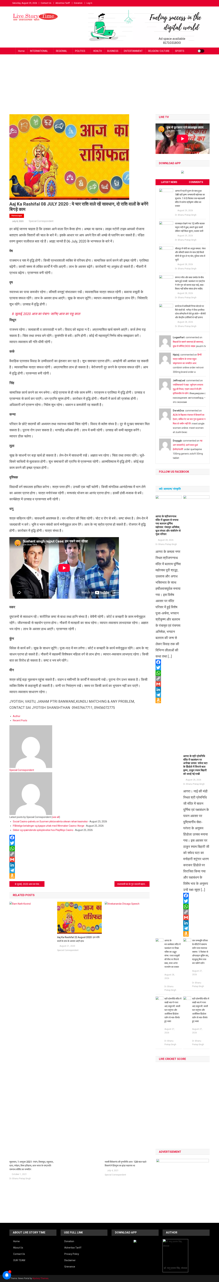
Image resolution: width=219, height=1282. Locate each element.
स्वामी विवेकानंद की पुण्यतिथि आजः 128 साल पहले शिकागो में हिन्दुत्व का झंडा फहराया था (125, 1163)
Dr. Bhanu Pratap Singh (20, 1178)
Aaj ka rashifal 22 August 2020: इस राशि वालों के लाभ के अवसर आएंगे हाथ (78, 939)
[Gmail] (79, 859)
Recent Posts (20, 720)
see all (55, 817)
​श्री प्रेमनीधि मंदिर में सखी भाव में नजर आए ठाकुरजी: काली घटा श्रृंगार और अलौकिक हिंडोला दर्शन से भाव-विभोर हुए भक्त (172, 1010)
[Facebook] (79, 837)
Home (21, 51)
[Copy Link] (79, 854)
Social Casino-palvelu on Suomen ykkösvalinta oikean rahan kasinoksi (50, 821)
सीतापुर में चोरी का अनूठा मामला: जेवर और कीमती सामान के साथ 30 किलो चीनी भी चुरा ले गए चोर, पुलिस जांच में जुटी (190, 254)
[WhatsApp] (79, 848)
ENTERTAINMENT (133, 51)
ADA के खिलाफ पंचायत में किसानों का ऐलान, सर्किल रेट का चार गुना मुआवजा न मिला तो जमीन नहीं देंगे (189, 419)
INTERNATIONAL (39, 51)
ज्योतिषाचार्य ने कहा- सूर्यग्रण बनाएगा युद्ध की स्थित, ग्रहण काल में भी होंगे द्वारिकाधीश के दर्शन (188, 389)
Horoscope (16, 215)
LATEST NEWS (169, 182)
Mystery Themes (40, 1278)
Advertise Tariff (62, 3)
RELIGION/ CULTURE (159, 51)
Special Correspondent (41, 221)
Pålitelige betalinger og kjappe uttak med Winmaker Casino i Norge (48, 825)
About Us (18, 1247)
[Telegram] (79, 870)
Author (16, 716)
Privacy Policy (71, 1254)
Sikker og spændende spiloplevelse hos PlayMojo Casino (43, 830)
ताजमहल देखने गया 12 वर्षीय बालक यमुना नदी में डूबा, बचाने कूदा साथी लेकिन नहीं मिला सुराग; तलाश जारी (190, 227)
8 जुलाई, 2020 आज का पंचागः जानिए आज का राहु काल (46, 314)
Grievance (69, 1266)
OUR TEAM (19, 1260)
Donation (78, 3)
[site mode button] (200, 51)
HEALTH (97, 51)
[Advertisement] (109, 89)
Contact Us (46, 3)
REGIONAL (61, 51)
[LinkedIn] (79, 865)
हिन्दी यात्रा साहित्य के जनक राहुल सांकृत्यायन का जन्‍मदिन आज (187, 359)
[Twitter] (79, 843)
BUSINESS (112, 51)
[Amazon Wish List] (79, 876)
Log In (89, 3)
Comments (196, 182)
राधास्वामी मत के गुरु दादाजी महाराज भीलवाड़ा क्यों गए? (133, 884)
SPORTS (179, 51)
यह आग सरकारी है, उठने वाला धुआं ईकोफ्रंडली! (187, 445)
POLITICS (80, 51)
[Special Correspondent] (30, 746)
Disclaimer (70, 1260)
